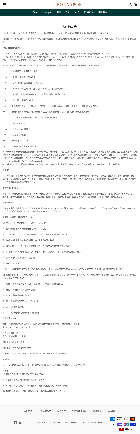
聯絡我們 (112, 411)
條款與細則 (29, 411)
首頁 (35, 12)
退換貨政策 (45, 411)
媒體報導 (102, 12)
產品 (58, 12)
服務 (77, 12)
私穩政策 (61, 411)
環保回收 (88, 12)
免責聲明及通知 (79, 411)
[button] (128, 429)
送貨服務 (97, 411)
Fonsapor (47, 12)
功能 (68, 12)
